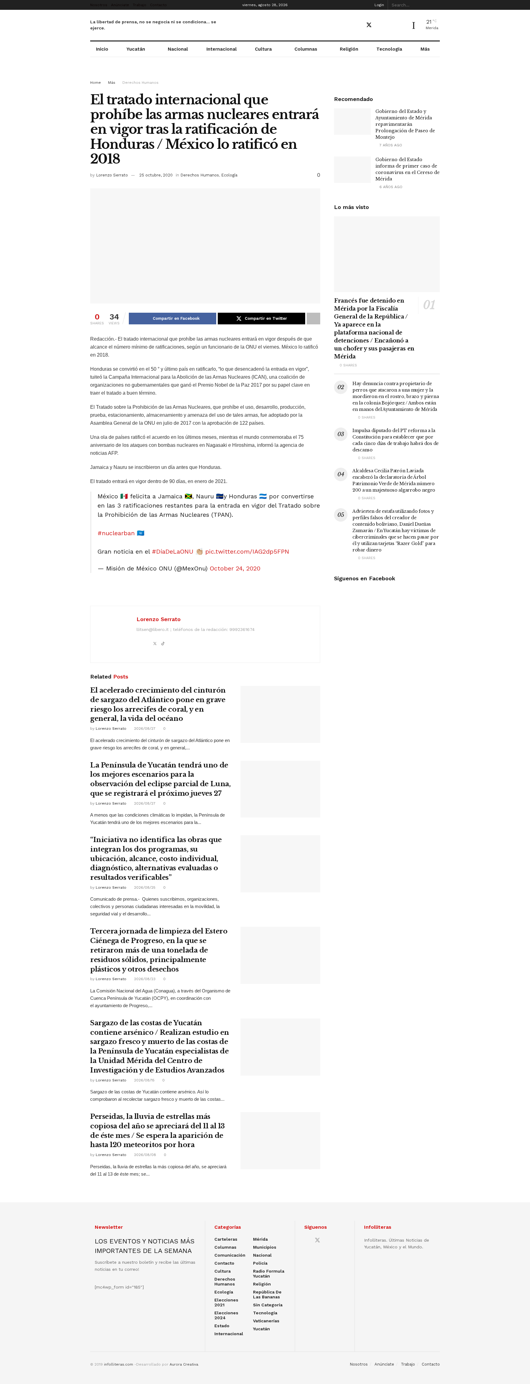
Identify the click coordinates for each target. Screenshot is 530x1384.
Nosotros (98, 5)
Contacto (158, 5)
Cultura (263, 49)
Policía (260, 1263)
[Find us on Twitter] (369, 25)
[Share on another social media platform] (313, 318)
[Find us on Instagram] (390, 25)
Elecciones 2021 (226, 1302)
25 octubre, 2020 (156, 175)
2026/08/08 (144, 1155)
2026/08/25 (144, 887)
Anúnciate (120, 5)
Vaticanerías (266, 1320)
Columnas (305, 49)
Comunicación (229, 1255)
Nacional (178, 49)
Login (378, 5)
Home (95, 82)
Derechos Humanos (140, 82)
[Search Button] (436, 5)
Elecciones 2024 (226, 1315)
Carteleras (225, 1239)
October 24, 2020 (235, 568)
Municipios (264, 1247)
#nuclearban (116, 533)
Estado (221, 1325)
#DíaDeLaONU (172, 551)
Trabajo (139, 5)
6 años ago (390, 187)
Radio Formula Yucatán (268, 1273)
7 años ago (390, 145)
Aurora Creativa (184, 1364)
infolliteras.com (118, 1364)
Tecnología (389, 49)
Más (425, 49)
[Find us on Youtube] (380, 25)
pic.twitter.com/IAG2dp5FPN (247, 551)
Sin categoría (267, 1304)
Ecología (229, 175)
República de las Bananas (267, 1294)
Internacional (221, 49)
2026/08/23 (144, 979)
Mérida (260, 1239)
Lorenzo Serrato (112, 175)
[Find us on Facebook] (358, 25)
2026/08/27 (144, 728)
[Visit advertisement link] (265, 74)
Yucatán (135, 49)
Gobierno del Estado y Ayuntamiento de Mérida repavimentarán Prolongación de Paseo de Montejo (405, 124)
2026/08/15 (144, 1080)
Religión (349, 49)
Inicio (102, 49)
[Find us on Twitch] (401, 25)
